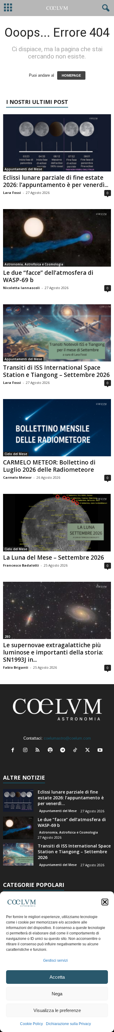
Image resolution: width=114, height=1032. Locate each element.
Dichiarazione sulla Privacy (68, 1024)
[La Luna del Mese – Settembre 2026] (57, 522)
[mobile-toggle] (8, 8)
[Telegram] (64, 750)
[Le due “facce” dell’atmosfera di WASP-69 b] (57, 237)
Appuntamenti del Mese (23, 169)
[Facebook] (14, 750)
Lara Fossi (12, 192)
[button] (105, 902)
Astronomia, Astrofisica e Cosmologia (34, 264)
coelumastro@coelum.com (67, 738)
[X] (89, 750)
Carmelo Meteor (17, 477)
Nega (57, 993)
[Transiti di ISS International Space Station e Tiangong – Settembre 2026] (57, 332)
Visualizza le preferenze (57, 1010)
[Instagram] (26, 750)
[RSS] (39, 750)
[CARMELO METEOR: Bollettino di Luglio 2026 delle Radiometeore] (57, 427)
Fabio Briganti (15, 667)
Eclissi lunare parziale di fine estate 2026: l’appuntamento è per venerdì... (55, 181)
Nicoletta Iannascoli (21, 287)
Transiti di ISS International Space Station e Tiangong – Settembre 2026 (56, 371)
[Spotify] (51, 750)
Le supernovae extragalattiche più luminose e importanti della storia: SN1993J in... (53, 652)
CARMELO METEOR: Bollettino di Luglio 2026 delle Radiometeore (49, 466)
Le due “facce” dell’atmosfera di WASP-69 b (48, 276)
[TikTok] (76, 750)
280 (7, 636)
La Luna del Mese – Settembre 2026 (53, 557)
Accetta (57, 977)
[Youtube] (100, 750)
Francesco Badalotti (21, 565)
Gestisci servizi (55, 960)
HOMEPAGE (71, 75)
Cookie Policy (31, 1024)
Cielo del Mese (16, 454)
